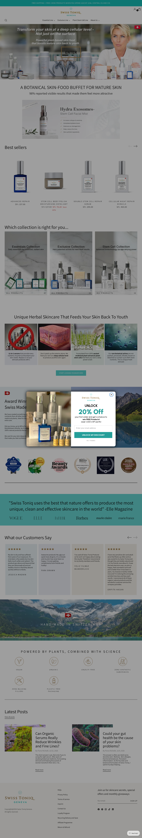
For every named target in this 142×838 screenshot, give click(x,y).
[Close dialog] (111, 395)
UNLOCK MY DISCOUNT (93, 435)
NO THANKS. (91, 440)
